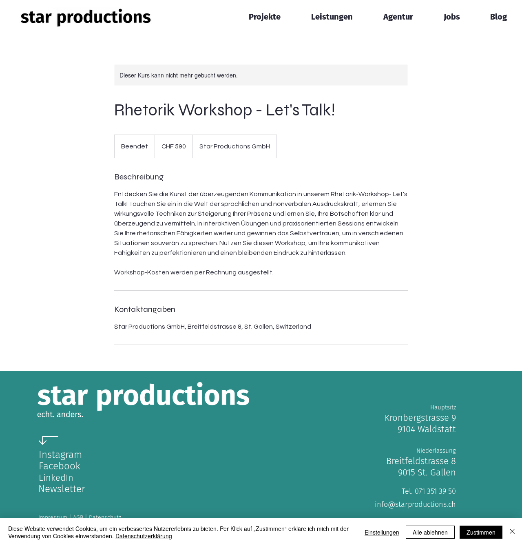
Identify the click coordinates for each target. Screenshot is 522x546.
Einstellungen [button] (382, 532)
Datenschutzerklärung (143, 536)
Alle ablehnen (430, 532)
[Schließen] (512, 532)
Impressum (53, 517)
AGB (79, 517)
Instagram (60, 454)
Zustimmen (481, 532)
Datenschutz (105, 517)
